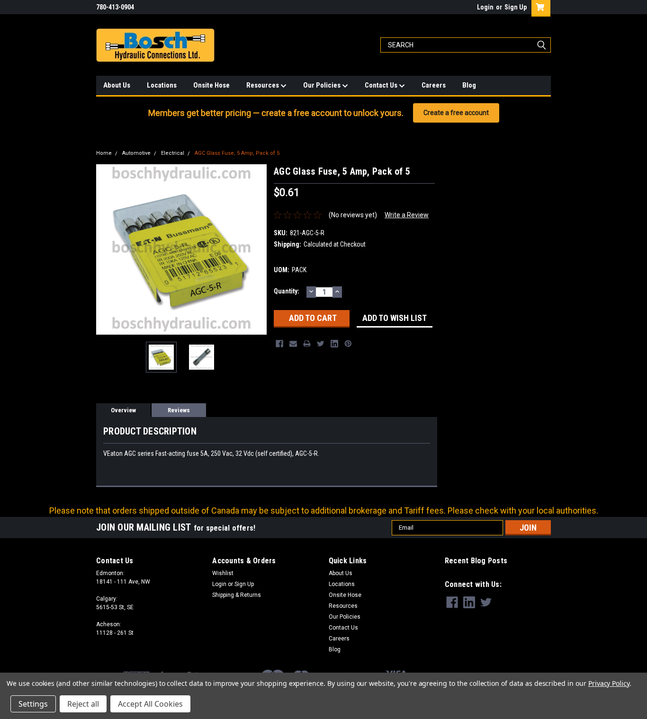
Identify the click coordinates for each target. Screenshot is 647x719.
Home (104, 153)
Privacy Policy (608, 683)
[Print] (307, 343)
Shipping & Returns (236, 595)
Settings (33, 704)
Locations (162, 85)
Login (485, 7)
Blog (469, 85)
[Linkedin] (334, 343)
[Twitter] (320, 343)
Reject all (83, 704)
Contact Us (382, 85)
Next (257, 249)
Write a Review (407, 215)
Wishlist (223, 573)
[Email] (293, 343)
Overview (123, 410)
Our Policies (322, 85)
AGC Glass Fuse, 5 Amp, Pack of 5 (237, 153)
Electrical (172, 153)
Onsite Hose (211, 85)
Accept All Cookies (150, 704)
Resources (263, 85)
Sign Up (515, 7)
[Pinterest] (348, 343)
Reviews (179, 410)
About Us (116, 85)
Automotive (136, 153)
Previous (105, 249)
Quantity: (286, 291)
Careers (434, 85)
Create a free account (456, 112)
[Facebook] (279, 343)
